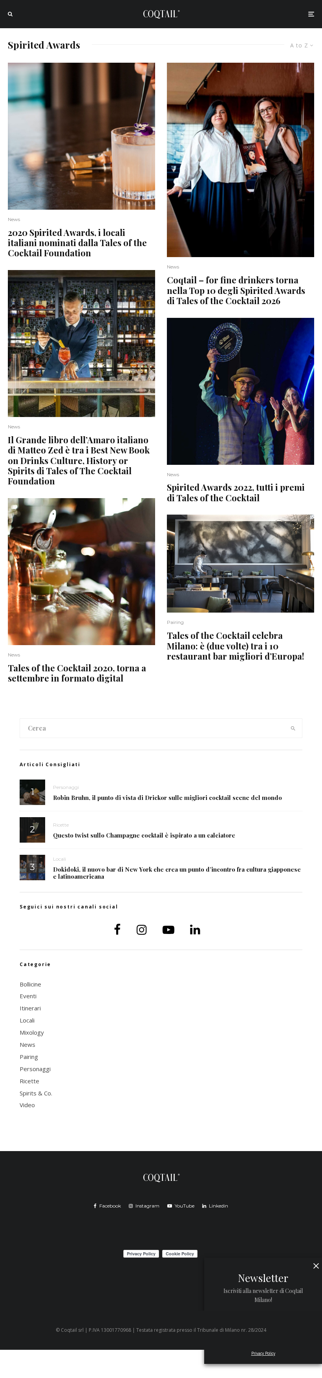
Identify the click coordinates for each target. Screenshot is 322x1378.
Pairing (175, 622)
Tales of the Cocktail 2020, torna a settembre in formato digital (77, 673)
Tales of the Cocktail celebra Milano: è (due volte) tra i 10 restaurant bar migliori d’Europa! (235, 645)
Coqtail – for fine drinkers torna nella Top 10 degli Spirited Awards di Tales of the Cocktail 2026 (236, 290)
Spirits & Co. (36, 1093)
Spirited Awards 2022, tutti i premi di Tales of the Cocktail (236, 492)
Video (27, 1105)
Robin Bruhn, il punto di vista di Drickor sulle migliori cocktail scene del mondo (167, 797)
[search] (293, 728)
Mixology (32, 1032)
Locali (59, 859)
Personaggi (66, 787)
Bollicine (30, 984)
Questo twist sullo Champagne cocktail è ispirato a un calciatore (144, 835)
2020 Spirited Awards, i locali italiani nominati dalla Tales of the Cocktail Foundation (77, 242)
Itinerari (30, 1008)
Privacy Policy (263, 1353)
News (14, 219)
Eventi (28, 996)
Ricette (61, 825)
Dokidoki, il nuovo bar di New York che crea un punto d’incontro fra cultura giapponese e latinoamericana (177, 873)
